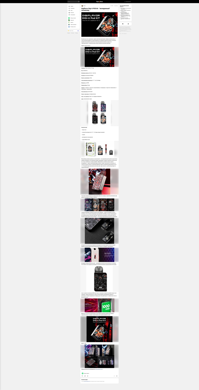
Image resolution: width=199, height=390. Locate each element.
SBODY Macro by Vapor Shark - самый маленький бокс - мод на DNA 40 (125, 16)
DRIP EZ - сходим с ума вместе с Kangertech (125, 11)
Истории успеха (73, 26)
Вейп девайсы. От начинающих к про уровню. (126, 9)
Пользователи (73, 14)
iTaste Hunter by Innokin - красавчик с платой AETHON (125, 19)
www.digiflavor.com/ (99, 369)
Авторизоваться (128, 1)
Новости (72, 22)
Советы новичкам (73, 24)
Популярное (72, 8)
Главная (72, 6)
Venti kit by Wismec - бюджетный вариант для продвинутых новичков (125, 13)
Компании (72, 12)
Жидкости (72, 20)
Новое (71, 10)
